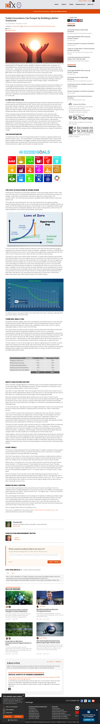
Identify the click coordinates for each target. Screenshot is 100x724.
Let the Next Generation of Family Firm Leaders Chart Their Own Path (78, 58)
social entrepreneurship (36, 26)
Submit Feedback (54, 562)
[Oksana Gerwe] (7, 638)
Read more (14, 703)
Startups (26, 26)
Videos (71, 4)
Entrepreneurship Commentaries (60, 718)
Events (64, 4)
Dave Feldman (43, 638)
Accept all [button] (8, 716)
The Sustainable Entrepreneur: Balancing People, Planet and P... (48, 641)
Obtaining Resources (34, 713)
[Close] (96, 710)
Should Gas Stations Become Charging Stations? (47, 610)
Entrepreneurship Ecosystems (59, 711)
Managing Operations (34, 715)
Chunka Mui (11, 23)
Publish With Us (80, 4)
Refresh (58, 662)
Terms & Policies (72, 722)
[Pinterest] (78, 20)
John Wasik (42, 606)
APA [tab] (8, 573)
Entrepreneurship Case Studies (59, 716)
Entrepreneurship (49, 26)
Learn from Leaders (34, 718)
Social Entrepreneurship (58, 710)
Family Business (56, 708)
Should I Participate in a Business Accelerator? (80, 43)
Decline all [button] (18, 716)
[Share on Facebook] (72, 20)
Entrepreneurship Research (59, 713)
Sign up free (82, 1)
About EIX (90, 4)
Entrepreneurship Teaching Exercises (61, 715)
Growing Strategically (34, 716)
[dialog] (13, 708)
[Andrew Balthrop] (9, 607)
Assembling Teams (33, 711)
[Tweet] (68, 20)
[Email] (81, 20)
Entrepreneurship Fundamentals (38, 706)
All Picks (50, 662)
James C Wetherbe (17, 538)
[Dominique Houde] (9, 638)
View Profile (16, 526)
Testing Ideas (32, 708)
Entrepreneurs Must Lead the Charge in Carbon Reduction (16, 610)
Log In (89, 1)
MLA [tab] (13, 573)
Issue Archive (79, 104)
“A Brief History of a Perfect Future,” (45, 510)
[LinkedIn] (75, 20)
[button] (13, 720)
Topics (56, 4)
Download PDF (11, 30)
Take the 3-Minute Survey (58, 11)
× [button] (23, 695)
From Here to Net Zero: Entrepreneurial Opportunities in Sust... (18, 643)
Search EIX (55, 706)
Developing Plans (33, 710)
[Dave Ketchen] (7, 607)
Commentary (15, 26)
